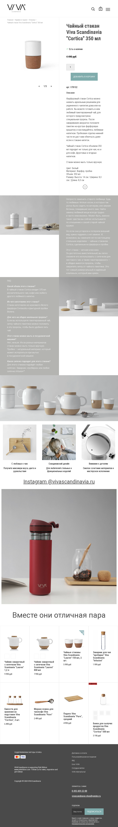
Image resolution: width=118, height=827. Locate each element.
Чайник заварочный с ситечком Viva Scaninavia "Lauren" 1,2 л (14, 665)
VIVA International (78, 772)
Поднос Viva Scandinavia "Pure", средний (72, 716)
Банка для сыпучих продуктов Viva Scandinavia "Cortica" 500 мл (102, 727)
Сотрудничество (78, 768)
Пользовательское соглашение (84, 757)
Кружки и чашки (21, 20)
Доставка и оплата (79, 753)
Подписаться (94, 812)
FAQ (73, 760)
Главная (10, 20)
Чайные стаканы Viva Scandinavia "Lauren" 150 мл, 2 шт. (72, 656)
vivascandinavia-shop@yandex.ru (86, 796)
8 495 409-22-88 (79, 791)
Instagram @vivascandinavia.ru (59, 482)
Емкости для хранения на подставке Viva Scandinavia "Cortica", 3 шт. (12, 714)
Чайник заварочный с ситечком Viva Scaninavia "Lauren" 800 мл (44, 665)
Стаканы (32, 20)
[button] (51, 86)
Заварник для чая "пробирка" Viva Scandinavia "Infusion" (102, 656)
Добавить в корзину (84, 77)
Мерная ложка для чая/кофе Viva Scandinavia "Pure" (43, 712)
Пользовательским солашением (83, 824)
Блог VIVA (75, 764)
